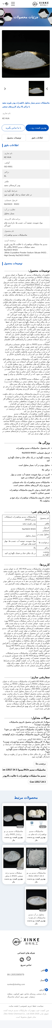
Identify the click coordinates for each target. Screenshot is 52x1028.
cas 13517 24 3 (38, 782)
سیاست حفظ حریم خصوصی (31, 1006)
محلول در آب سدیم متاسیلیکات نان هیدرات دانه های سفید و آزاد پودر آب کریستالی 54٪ (36, 916)
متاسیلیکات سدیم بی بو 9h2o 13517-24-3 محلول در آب (36, 874)
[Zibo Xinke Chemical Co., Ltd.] (40, 3)
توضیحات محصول (14, 138)
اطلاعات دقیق (37, 138)
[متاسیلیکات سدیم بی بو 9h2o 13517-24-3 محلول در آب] (36, 858)
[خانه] (26, 945)
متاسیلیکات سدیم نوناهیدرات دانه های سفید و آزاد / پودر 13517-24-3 (36, 833)
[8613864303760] (28, 958)
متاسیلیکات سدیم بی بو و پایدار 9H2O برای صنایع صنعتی (13, 833)
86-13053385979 (15, 974)
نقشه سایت (13, 1006)
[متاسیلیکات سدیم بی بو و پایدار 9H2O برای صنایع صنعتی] (13, 816)
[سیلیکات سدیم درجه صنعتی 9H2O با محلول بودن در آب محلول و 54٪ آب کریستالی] (13, 858)
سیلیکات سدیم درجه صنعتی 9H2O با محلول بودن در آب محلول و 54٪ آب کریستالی (13, 874)
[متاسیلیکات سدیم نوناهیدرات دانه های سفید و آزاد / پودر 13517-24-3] (36, 816)
